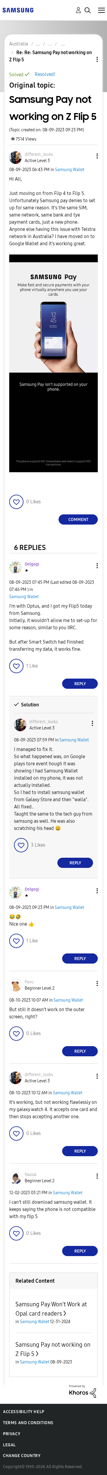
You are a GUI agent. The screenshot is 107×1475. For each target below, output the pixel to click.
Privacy (11, 1433)
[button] (87, 156)
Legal (9, 1444)
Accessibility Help (23, 1411)
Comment (78, 519)
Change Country (21, 1455)
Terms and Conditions (28, 1422)
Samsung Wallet (69, 169)
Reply (80, 683)
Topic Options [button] (87, 59)
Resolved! (45, 74)
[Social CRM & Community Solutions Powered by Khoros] (82, 1391)
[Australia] (17, 10)
